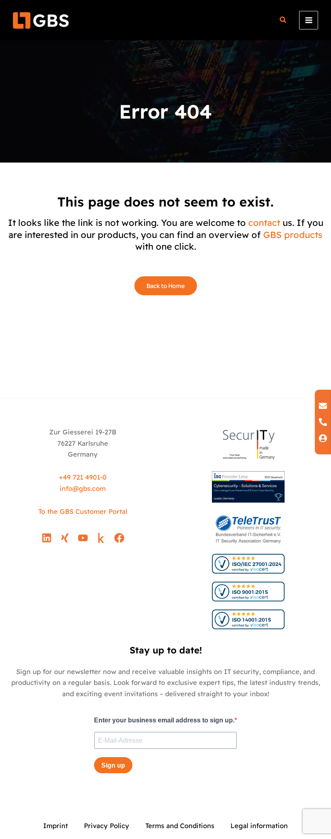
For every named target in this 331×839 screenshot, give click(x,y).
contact (264, 222)
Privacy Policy (106, 826)
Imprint (55, 826)
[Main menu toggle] (308, 20)
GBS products (293, 234)
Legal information (259, 826)
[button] (283, 20)
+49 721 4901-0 (83, 477)
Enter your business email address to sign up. (164, 720)
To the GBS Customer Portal (82, 511)
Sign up (113, 765)
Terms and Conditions (179, 826)
